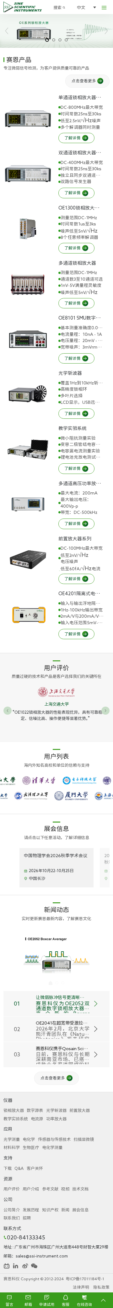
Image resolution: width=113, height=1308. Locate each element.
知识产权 (50, 1210)
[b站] (6, 1266)
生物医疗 (31, 1147)
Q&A (19, 1168)
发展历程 (31, 1210)
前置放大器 (79, 1110)
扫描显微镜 (83, 1139)
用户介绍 (31, 1189)
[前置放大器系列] (27, 559)
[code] (34, 1266)
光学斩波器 (56, 1110)
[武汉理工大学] (48, 796)
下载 (7, 1168)
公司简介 (11, 1210)
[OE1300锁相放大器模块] (27, 229)
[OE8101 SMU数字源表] (27, 339)
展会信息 (80, 1210)
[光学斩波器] (27, 394)
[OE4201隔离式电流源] (27, 615)
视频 (65, 1189)
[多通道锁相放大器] (27, 284)
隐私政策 (101, 1287)
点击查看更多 (84, 81)
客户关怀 (35, 1168)
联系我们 (11, 1218)
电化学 (29, 1139)
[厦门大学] (89, 796)
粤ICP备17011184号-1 (85, 1279)
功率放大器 (56, 1119)
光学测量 (11, 1139)
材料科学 (11, 1147)
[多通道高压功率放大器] (27, 504)
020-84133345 (26, 1237)
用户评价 (11, 1189)
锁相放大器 (13, 1110)
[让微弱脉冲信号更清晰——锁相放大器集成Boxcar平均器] (56, 958)
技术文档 (80, 1189)
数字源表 (35, 1110)
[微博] (25, 1266)
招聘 (27, 1218)
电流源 (37, 1119)
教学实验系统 (15, 1119)
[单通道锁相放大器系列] (27, 119)
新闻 (65, 1210)
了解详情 (72, 138)
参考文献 (50, 1189)
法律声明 (81, 1287)
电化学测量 (52, 1147)
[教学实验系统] (27, 449)
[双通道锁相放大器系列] (27, 173)
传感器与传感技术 (54, 1139)
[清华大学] (57, 780)
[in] (16, 1266)
